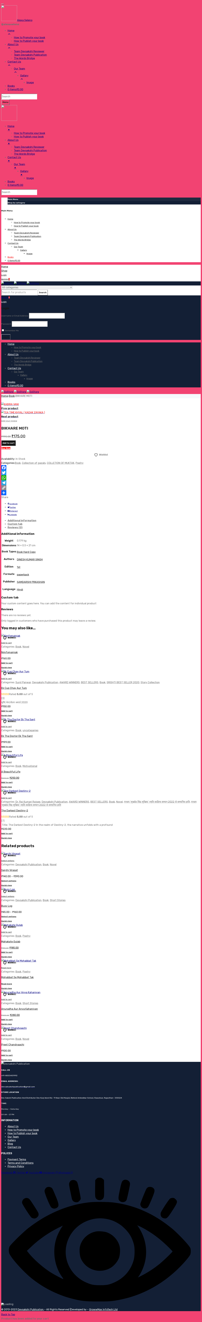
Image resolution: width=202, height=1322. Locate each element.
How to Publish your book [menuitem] (29, 40)
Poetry (79, 462)
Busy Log (6, 905)
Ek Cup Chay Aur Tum (14, 688)
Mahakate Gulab (10, 941)
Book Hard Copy (26, 552)
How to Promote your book (23, 1129)
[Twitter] (101, 472)
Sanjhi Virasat (9, 870)
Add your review (9, 421)
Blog (10, 1143)
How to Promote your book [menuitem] (29, 37)
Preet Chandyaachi (12, 1044)
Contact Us (14, 1147)
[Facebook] (101, 467)
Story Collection (150, 682)
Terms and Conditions (20, 1162)
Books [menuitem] (11, 85)
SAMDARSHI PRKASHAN (31, 582)
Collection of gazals (34, 462)
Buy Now (5, 448)
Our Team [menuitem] (19, 68)
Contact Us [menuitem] (14, 61)
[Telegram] (101, 482)
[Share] (101, 492)
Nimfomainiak (9, 652)
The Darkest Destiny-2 (14, 810)
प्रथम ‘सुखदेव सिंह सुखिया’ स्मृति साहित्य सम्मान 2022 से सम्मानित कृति (157, 801)
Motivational (30, 766)
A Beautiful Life (10, 771)
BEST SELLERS (89, 682)
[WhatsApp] (101, 477)
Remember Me (11, 330)
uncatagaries (30, 730)
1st (18, 567)
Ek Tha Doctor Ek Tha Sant (17, 736)
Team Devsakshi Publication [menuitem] (30, 54)
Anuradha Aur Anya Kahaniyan (19, 1008)
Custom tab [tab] (15, 524)
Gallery (12, 1140)
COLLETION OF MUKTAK (60, 462)
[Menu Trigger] (2, 4)
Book (12, 395)
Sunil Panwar (23, 682)
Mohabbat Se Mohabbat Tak (17, 977)
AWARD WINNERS (69, 682)
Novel (26, 646)
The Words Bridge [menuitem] (24, 58)
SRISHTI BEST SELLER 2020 (123, 682)
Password (6, 324)
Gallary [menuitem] (24, 75)
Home (4, 395)
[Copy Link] (101, 487)
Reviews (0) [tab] (15, 527)
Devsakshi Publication (45, 682)
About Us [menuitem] (13, 44)
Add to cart (9, 443)
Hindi (20, 589)
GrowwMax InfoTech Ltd (103, 1309)
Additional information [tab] (22, 520)
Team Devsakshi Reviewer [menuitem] (29, 51)
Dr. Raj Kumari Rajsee (27, 801)
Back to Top (8, 1314)
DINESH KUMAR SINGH (30, 559)
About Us (13, 1126)
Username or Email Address (14, 316)
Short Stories (57, 900)
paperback (23, 574)
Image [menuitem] (30, 82)
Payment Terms (17, 1159)
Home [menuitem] (11, 30)
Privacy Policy (16, 1166)
